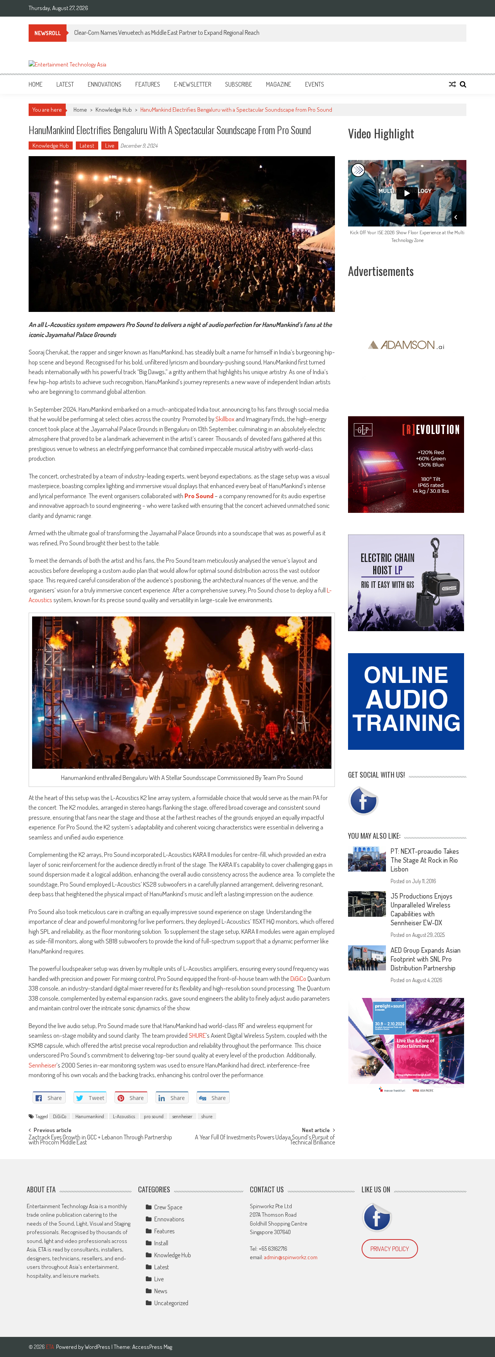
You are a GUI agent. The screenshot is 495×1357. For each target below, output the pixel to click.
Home (36, 84)
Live (109, 145)
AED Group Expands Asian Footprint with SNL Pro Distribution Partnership (426, 959)
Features (147, 84)
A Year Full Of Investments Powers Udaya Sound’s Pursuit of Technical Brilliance (265, 1140)
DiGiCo (298, 978)
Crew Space (168, 1207)
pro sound (154, 1116)
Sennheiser (42, 1065)
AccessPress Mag (152, 1346)
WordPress (98, 1346)
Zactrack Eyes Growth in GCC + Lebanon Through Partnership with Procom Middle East (100, 1140)
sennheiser (182, 1116)
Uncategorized (171, 1303)
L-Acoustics (124, 1116)
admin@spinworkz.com (290, 1257)
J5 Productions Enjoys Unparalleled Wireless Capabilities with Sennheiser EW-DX (421, 909)
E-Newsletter (192, 84)
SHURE (197, 1035)
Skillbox (224, 419)
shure (206, 1116)
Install (161, 1243)
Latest (65, 84)
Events (314, 84)
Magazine (278, 84)
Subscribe (238, 84)
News (160, 1291)
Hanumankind (89, 1116)
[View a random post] (452, 84)
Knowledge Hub (114, 109)
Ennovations (104, 84)
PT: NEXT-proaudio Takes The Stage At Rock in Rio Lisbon (425, 860)
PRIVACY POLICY (389, 1249)
